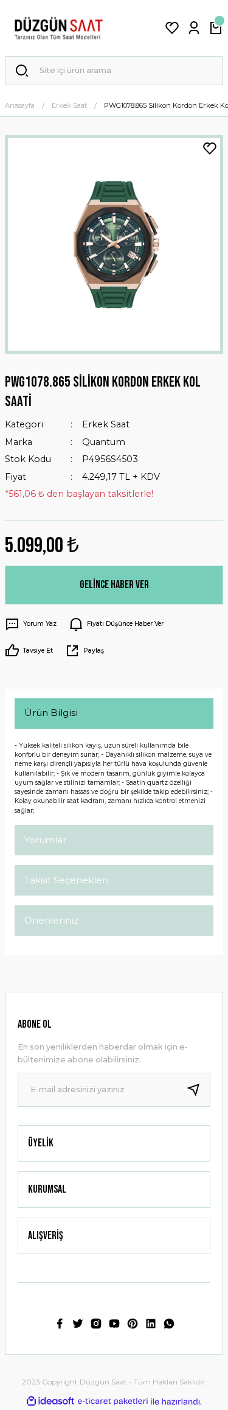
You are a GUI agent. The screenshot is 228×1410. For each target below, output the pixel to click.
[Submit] (198, 1090)
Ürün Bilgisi (51, 712)
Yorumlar (45, 840)
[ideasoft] (50, 1401)
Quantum (103, 442)
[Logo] (59, 28)
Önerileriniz (51, 920)
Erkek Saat (106, 424)
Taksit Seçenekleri (66, 880)
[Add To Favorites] (209, 148)
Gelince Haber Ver (114, 584)
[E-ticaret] (112, 1401)
